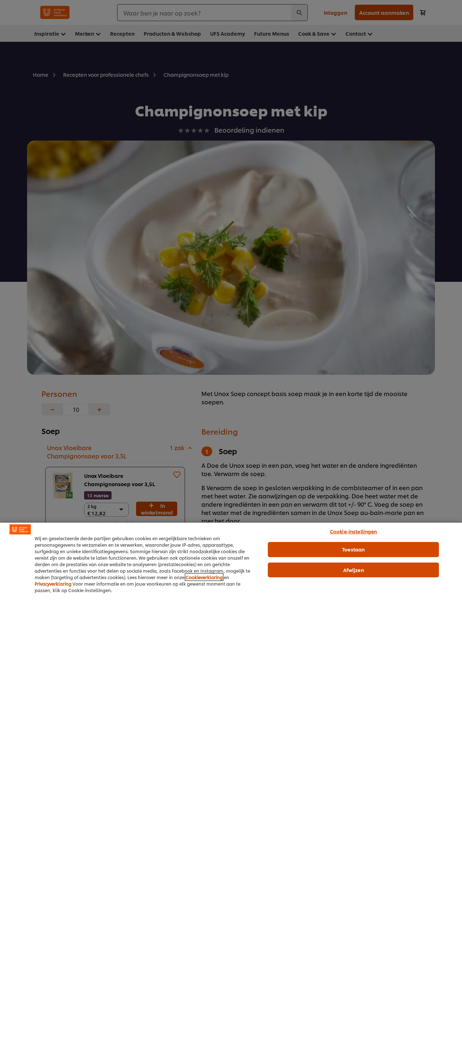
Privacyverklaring (53, 584)
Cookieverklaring (204, 577)
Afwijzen (353, 570)
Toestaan (353, 549)
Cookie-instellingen (353, 531)
